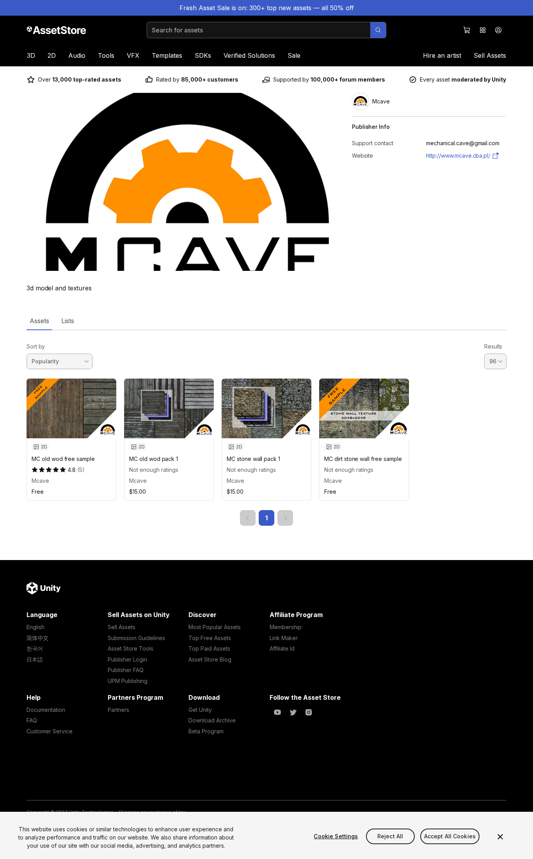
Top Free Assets (209, 638)
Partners (118, 709)
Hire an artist (442, 55)
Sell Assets (490, 55)
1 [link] (266, 518)
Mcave (40, 480)
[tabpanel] (266, 428)
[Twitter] (293, 712)
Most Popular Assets (214, 627)
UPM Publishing (127, 681)
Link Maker (284, 638)
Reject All (390, 836)
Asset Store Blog (209, 659)
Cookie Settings (336, 836)
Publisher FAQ (126, 670)
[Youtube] (277, 712)
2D (52, 55)
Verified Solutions (249, 55)
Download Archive (212, 720)
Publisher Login (127, 659)
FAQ (32, 720)
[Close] (500, 836)
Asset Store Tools (130, 648)
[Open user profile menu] (498, 30)
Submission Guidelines (136, 638)
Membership (286, 627)
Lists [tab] (67, 321)
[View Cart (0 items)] (467, 30)
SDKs (203, 55)
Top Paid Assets (209, 648)
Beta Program (206, 731)
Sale (294, 55)
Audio (76, 55)
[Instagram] (308, 712)
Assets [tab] (39, 321)
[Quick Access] (482, 30)
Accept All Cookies (450, 836)
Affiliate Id (282, 648)
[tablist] (266, 320)
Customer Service (50, 731)
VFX (133, 55)
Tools (106, 55)
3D (31, 55)
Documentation (46, 709)
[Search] (378, 30)
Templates (167, 55)
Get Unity (200, 709)
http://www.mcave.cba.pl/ (458, 155)
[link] (248, 518)
